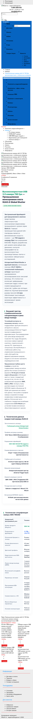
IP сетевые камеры (14, 132)
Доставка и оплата (12, 676)
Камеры (7, 71)
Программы (9, 692)
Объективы (8, 141)
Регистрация (9, 1)
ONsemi (26, 61)
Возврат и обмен (11, 680)
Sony (25, 60)
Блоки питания (9, 149)
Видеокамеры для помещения (18, 138)
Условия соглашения (12, 682)
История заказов (11, 710)
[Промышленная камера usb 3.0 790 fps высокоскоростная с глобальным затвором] (16, 155)
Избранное (9, 705)
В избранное (5, 177)
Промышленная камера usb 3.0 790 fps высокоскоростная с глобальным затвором (18, 74)
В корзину (4, 645)
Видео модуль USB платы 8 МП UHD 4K (7, 652)
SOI (25, 65)
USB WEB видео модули (16, 136)
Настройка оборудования (14, 694)
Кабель (7, 145)
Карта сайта (10, 696)
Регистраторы (9, 143)
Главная (7, 69)
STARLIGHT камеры (15, 134)
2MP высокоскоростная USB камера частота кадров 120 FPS (24, 657)
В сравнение (13, 177)
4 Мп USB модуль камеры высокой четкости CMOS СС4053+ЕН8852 (6, 634)
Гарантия (9, 678)
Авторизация (9, 3)
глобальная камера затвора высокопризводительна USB (9, 620)
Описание (4, 186)
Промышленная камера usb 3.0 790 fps (17, 617)
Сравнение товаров (12, 707)
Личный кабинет (11, 708)
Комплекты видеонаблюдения (14, 128)
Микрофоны (8, 150)
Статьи (26, 56)
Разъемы (8, 147)
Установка (9, 690)
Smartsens (27, 63)
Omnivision (27, 58)
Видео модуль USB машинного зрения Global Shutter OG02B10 (23, 634)
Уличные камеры (14, 139)
